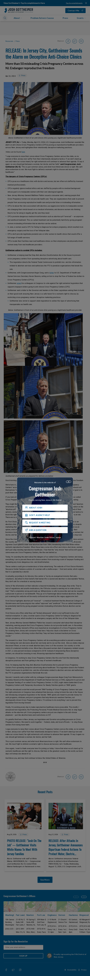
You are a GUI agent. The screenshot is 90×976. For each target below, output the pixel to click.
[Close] (68, 481)
